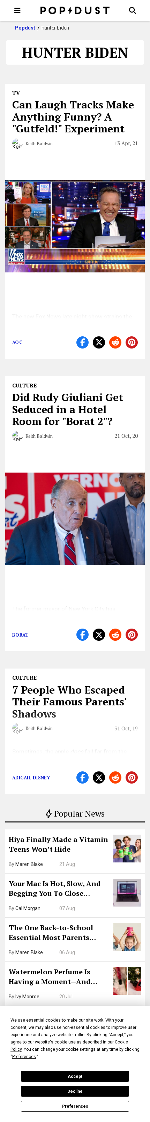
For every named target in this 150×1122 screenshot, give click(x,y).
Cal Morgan (27, 908)
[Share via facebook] (82, 342)
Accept (75, 1076)
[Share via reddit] (115, 342)
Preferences (75, 1106)
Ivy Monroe (27, 996)
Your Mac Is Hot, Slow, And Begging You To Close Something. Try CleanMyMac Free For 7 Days (58, 889)
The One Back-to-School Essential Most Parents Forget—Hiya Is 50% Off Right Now (59, 933)
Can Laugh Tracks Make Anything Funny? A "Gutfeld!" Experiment (73, 117)
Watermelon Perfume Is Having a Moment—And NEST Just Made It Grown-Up (58, 977)
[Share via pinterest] (132, 342)
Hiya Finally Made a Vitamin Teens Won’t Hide (58, 844)
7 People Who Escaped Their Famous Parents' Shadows (69, 702)
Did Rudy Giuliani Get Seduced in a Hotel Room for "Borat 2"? (67, 409)
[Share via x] (99, 342)
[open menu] (17, 10)
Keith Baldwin (39, 143)
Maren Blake (29, 864)
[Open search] (132, 10)
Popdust (25, 28)
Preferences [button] (24, 1056)
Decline (75, 1091)
